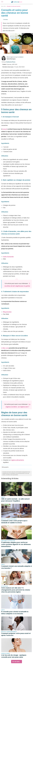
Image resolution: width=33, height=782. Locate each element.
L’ (5, 348)
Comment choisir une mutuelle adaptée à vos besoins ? (16, 567)
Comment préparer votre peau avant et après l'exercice (16, 634)
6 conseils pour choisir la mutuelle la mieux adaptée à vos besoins (14, 613)
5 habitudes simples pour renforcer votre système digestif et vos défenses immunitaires (16, 544)
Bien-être (3, 6)
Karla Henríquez (11, 58)
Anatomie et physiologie (8, 540)
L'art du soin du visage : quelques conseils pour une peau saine (13, 656)
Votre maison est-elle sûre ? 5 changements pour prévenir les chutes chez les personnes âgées (15, 590)
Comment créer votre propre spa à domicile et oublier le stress (14, 522)
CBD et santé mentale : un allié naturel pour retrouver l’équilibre (15, 500)
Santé (3, 497)
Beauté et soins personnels (13, 6)
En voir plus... (16, 661)
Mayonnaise (7, 312)
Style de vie (4, 586)
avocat (4, 129)
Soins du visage (5, 653)
